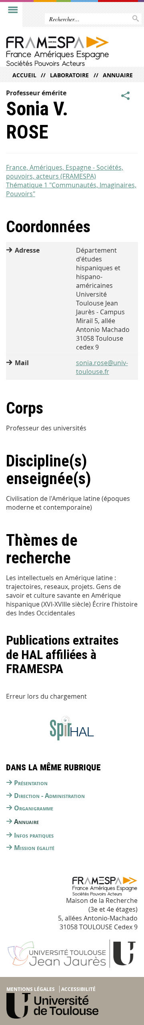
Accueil (24, 75)
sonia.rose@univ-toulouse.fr (102, 367)
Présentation (31, 782)
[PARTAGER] (125, 96)
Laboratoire (69, 75)
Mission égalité (34, 847)
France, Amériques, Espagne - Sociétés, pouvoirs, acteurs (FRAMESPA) (64, 172)
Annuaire (117, 75)
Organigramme (33, 808)
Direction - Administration (49, 795)
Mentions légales (30, 989)
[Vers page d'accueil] (57, 51)
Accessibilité (78, 989)
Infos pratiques (34, 835)
